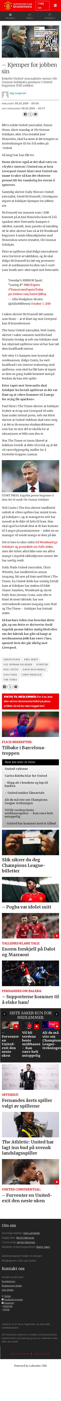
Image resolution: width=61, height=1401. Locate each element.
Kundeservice (8, 1281)
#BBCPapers (31, 285)
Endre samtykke (42, 1354)
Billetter (30, 18)
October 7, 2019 (41, 304)
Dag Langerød (31, 1233)
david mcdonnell (34, 669)
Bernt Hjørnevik (25, 1238)
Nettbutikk (49, 18)
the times (10, 679)
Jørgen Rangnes (26, 1242)
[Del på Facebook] (25, 114)
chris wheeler (31, 674)
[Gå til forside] (18, 5)
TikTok (6, 1309)
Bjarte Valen (43, 1247)
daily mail (10, 674)
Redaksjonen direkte (12, 1286)
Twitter (7, 1296)
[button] (4, 1014)
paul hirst (31, 659)
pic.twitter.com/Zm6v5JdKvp (27, 294)
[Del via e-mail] (35, 114)
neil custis (10, 669)
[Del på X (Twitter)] (30, 114)
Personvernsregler (19, 1354)
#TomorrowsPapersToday (25, 289)
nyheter (42, 664)
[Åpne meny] (55, 5)
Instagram (9, 1303)
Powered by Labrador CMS (30, 1365)
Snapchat (7, 1306)
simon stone (11, 659)
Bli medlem (10, 18)
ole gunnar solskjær (17, 664)
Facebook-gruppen (13, 1299)
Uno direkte (7, 1290)
